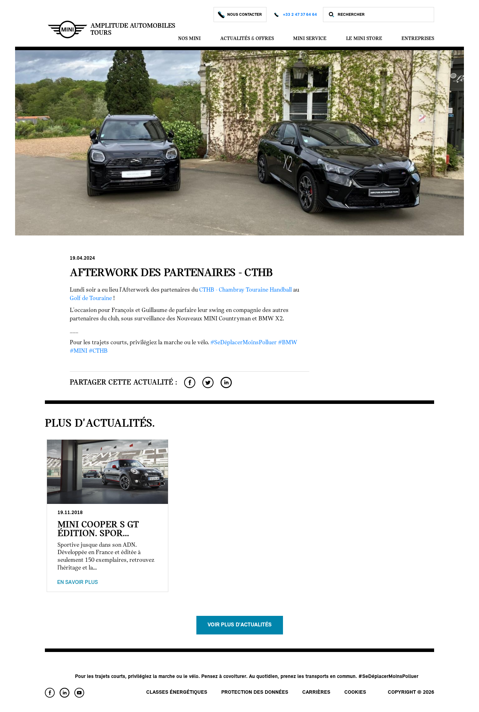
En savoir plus (77, 582)
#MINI (78, 351)
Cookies (355, 692)
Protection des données (254, 692)
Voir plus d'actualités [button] (240, 625)
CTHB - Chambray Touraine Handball (245, 290)
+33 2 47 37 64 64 (300, 15)
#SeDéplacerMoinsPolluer (243, 343)
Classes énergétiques (176, 692)
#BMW (287, 343)
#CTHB (98, 351)
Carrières (316, 692)
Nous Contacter (244, 15)
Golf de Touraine (91, 298)
